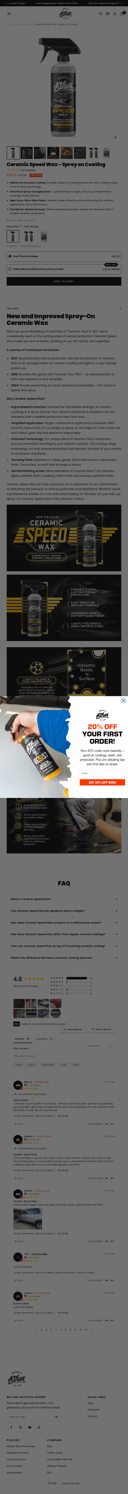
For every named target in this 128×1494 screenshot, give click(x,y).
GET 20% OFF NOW (102, 782)
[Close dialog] (123, 700)
